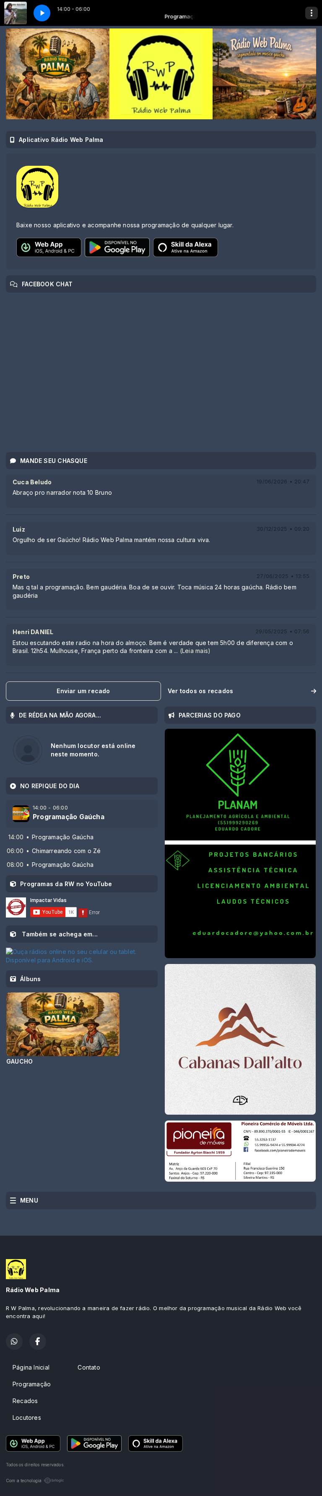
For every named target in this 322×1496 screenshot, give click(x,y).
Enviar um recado (83, 690)
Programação (32, 1384)
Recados (25, 1400)
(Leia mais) (195, 650)
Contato (89, 1367)
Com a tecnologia (24, 1480)
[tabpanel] (62, 1028)
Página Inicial (31, 1367)
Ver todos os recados (200, 690)
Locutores (27, 1417)
